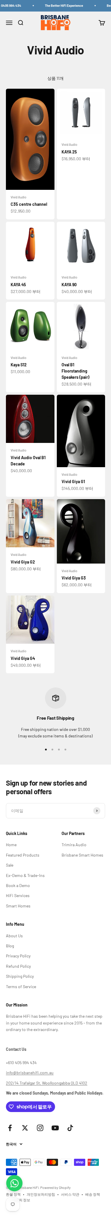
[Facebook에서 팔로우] (10, 1128)
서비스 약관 (70, 1194)
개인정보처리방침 (41, 1194)
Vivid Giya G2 (23, 561)
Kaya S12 (19, 364)
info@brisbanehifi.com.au (30, 1072)
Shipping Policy (20, 976)
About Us (14, 935)
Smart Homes (18, 905)
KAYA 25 (69, 151)
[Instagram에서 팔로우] (40, 1128)
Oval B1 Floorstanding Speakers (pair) (75, 371)
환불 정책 (13, 1194)
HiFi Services (18, 895)
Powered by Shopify (55, 1187)
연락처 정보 (21, 1200)
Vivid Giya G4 (23, 658)
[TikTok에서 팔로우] (70, 1128)
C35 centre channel (29, 204)
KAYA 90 (69, 284)
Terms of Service (21, 986)
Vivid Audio (18, 197)
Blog (10, 945)
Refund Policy (18, 966)
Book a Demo (18, 885)
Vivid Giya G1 (73, 481)
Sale (9, 865)
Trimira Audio (74, 844)
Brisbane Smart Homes (82, 854)
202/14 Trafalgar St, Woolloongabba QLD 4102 (46, 1082)
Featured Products (22, 854)
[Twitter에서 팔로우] (25, 1128)
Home (11, 844)
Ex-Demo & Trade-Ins (25, 875)
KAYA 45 (18, 284)
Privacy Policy (18, 955)
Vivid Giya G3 (74, 577)
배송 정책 (92, 1194)
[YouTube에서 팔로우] (55, 1128)
